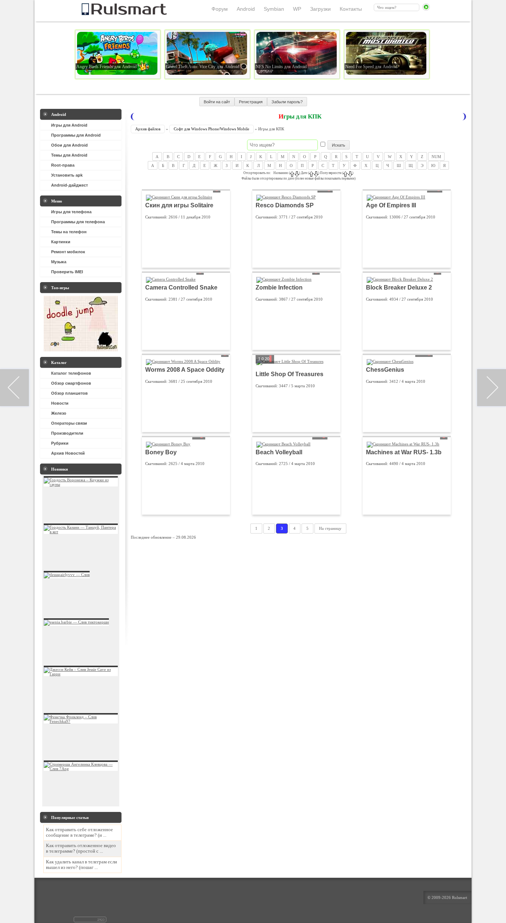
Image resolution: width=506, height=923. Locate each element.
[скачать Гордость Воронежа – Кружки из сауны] (81, 484)
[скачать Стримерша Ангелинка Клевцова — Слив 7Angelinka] (81, 768)
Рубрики (60, 443)
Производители (67, 433)
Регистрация (251, 102)
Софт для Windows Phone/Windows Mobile (211, 129)
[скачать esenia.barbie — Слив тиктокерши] (76, 622)
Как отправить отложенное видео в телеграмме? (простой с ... (81, 848)
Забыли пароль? (287, 102)
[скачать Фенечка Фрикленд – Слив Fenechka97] (81, 721)
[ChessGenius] (390, 361)
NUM (436, 156)
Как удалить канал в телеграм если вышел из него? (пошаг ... (81, 864)
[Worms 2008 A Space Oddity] (183, 361)
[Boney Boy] (168, 444)
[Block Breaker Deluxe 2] (400, 279)
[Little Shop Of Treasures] (290, 361)
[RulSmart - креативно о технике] (112, 13)
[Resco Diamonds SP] (286, 197)
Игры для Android (69, 125)
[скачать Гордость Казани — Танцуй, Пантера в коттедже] (81, 531)
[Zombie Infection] (284, 279)
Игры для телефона (71, 212)
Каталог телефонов (71, 373)
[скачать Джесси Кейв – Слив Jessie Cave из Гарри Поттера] (81, 674)
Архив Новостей (68, 453)
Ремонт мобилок (68, 252)
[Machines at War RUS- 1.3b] (403, 444)
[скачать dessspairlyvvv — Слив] (67, 574)
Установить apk (67, 175)
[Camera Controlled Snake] (170, 279)
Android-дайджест (69, 185)
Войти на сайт (217, 102)
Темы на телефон (69, 232)
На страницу (330, 528)
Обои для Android (69, 145)
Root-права (62, 165)
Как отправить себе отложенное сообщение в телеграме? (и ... (79, 832)
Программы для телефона (78, 222)
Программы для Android (76, 135)
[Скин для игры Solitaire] (179, 197)
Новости (60, 403)
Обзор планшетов (69, 393)
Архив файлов (147, 129)
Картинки (60, 242)
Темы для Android (69, 155)
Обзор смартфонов (71, 383)
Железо (58, 413)
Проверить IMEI (67, 272)
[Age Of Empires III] (396, 197)
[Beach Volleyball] (283, 444)
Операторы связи (69, 423)
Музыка (58, 262)
